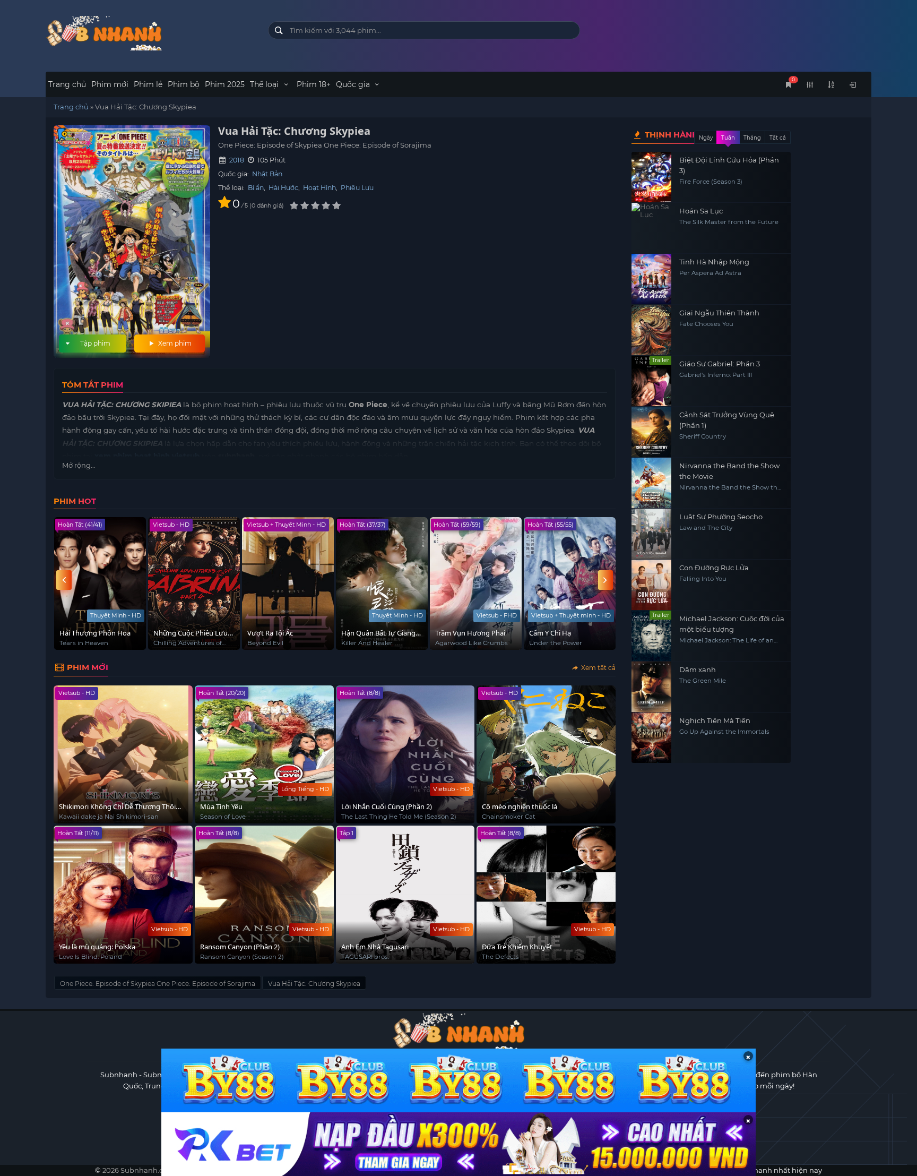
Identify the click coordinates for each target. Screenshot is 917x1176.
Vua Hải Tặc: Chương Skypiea (314, 984)
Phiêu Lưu (357, 188)
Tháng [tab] (752, 137)
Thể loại (265, 84)
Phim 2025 (225, 84)
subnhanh (149, 33)
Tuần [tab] (728, 137)
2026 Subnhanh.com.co (143, 1170)
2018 (236, 160)
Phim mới (109, 84)
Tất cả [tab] (777, 137)
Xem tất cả (597, 668)
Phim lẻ (148, 84)
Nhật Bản (267, 174)
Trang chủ (67, 84)
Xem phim (174, 343)
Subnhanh (118, 1074)
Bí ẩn (256, 188)
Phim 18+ (314, 84)
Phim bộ (184, 84)
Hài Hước (283, 188)
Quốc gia (354, 84)
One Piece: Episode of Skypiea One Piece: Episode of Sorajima (157, 984)
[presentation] (63, 580)
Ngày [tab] (706, 137)
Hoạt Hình (319, 188)
